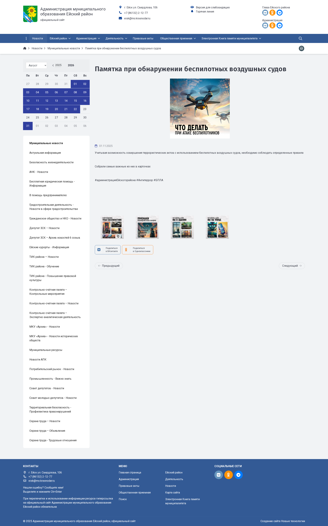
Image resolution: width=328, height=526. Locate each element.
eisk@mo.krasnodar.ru (137, 18)
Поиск (123, 499)
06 (56, 92)
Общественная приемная (135, 492)
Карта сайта (172, 492)
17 (27, 109)
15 (75, 100)
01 (75, 84)
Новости (170, 485)
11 (37, 100)
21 (65, 109)
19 (46, 109)
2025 (58, 65)
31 (27, 126)
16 (84, 100)
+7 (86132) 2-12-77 (136, 13)
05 (46, 92)
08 (75, 92)
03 (27, 92)
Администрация (129, 479)
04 (37, 92)
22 (75, 109)
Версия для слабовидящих (213, 7)
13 (56, 100)
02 (84, 84)
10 (27, 100)
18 (37, 109)
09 (84, 92)
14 (65, 100)
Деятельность (174, 479)
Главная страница (130, 472)
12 (46, 100)
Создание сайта (270, 521)
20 (56, 109)
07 (65, 92)
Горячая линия (205, 11)
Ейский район (173, 472)
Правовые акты (129, 485)
